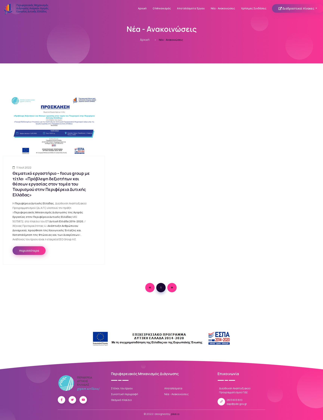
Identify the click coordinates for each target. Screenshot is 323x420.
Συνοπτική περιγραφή (124, 394)
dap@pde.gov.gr (237, 404)
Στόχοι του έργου (122, 388)
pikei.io (175, 414)
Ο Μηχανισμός (162, 8)
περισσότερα (29, 251)
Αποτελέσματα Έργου (191, 8)
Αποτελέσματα (173, 388)
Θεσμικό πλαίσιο (121, 400)
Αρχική (142, 8)
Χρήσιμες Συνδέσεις (253, 8)
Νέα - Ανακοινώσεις (223, 8)
